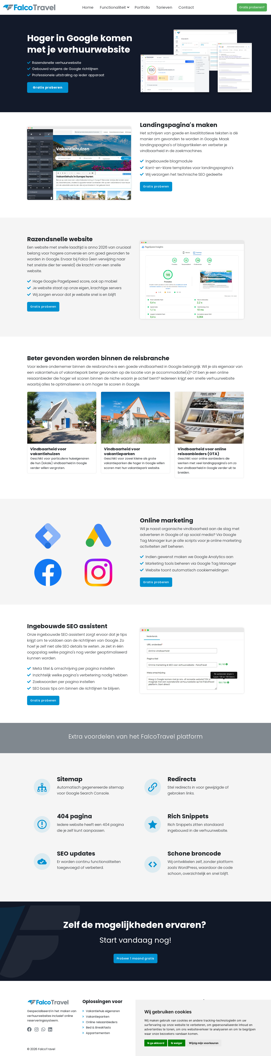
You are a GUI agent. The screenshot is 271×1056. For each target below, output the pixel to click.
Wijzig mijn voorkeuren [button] (203, 1043)
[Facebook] (29, 1029)
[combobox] (204, 7)
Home (87, 7)
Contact (186, 7)
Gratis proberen (47, 87)
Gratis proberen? (252, 7)
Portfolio (142, 7)
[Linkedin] (50, 1029)
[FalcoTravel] (29, 7)
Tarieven (164, 7)
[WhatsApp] (43, 1029)
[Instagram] (36, 1029)
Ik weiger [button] (176, 1043)
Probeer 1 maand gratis (135, 958)
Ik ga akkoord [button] (155, 1043)
